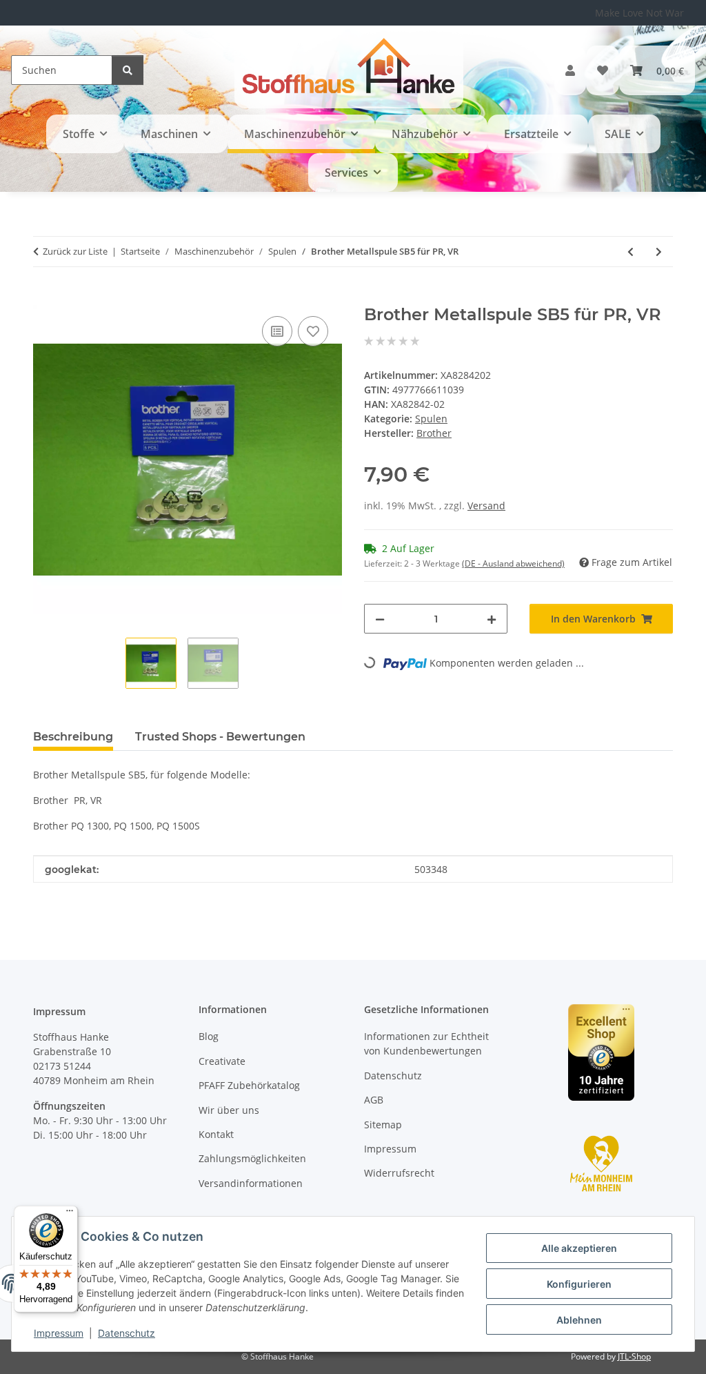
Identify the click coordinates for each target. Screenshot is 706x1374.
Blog (209, 1036)
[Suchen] (127, 70)
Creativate (222, 1061)
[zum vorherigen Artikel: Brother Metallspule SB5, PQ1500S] (630, 251)
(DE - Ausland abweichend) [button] (513, 563)
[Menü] (69, 1214)
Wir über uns (229, 1110)
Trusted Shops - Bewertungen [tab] (220, 736)
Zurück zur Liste (75, 251)
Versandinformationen (251, 1183)
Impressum (58, 1333)
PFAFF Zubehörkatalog (249, 1085)
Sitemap (383, 1124)
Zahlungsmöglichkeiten (252, 1158)
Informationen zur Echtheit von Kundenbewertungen (426, 1043)
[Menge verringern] (380, 619)
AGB (373, 1099)
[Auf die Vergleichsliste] (277, 331)
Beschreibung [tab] (73, 736)
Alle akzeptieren (579, 1248)
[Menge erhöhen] (491, 619)
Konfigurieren (579, 1284)
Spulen (431, 418)
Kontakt (216, 1134)
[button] (570, 70)
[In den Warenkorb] (44, 297)
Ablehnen (579, 1320)
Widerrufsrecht (399, 1172)
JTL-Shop (634, 1356)
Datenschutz (126, 1333)
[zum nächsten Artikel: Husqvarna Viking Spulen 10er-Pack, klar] (659, 251)
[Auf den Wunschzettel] (313, 331)
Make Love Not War (639, 12)
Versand (486, 505)
